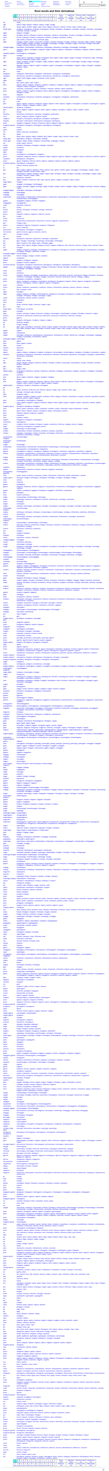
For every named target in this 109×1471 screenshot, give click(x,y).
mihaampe (73, 573)
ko (4, 304)
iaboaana (67, 29)
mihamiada (41, 39)
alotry (5, 417)
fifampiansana (38, 721)
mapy (69, 580)
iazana (48, 390)
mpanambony (81, 516)
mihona (81, 156)
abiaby (19, 22)
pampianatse (55, 653)
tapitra (33, 592)
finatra (86, 649)
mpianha (20, 684)
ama (4, 234)
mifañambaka (88, 433)
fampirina (67, 588)
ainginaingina (7, 197)
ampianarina (29, 649)
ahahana (38, 85)
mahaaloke (30, 408)
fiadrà (23, 78)
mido (18, 71)
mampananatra (94, 649)
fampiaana (45, 58)
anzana (27, 727)
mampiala (44, 43)
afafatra (20, 94)
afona (5, 116)
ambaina (20, 433)
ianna (36, 689)
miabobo (83, 29)
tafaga (102, 186)
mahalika (58, 363)
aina (24, 27)
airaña (5, 205)
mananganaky (21, 635)
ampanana (20, 680)
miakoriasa (71, 315)
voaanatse (94, 653)
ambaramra (21, 463)
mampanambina (50, 486)
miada (35, 39)
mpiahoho (50, 145)
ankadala (53, 42)
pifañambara (76, 465)
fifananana (28, 642)
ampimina (28, 588)
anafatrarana (21, 97)
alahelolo (20, 335)
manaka (83, 363)
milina (25, 383)
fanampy (46, 580)
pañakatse (66, 287)
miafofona (46, 118)
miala (74, 43)
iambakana (44, 431)
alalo (5, 335)
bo (4, 27)
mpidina (19, 67)
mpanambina (68, 490)
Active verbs (81, 19)
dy (4, 58)
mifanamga (77, 552)
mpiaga (37, 268)
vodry (54, 721)
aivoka (5, 221)
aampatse (20, 569)
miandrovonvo (47, 763)
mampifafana (75, 91)
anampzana (21, 597)
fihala (98, 42)
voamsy (29, 526)
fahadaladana (29, 47)
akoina (19, 313)
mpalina (44, 377)
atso (5, 320)
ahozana (29, 143)
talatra (19, 358)
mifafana (97, 91)
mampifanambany (85, 459)
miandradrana (33, 706)
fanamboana (53, 506)
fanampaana (79, 546)
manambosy (90, 525)
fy (4, 101)
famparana (52, 281)
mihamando (20, 682)
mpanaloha (95, 396)
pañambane (28, 455)
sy (4, 207)
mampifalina (99, 381)
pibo (84, 27)
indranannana (22, 706)
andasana (20, 661)
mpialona (65, 411)
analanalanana (28, 354)
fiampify (49, 582)
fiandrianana (21, 737)
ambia (5, 482)
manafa (20, 311)
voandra (48, 710)
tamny (44, 461)
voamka (36, 434)
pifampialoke (78, 408)
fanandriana (54, 733)
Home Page (68, 1)
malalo (98, 335)
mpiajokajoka (54, 238)
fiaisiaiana (26, 209)
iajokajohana (37, 238)
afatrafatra (6, 97)
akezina (26, 294)
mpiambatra (59, 469)
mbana (5, 449)
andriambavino (22, 730)
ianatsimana (47, 657)
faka (5, 85)
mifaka (26, 86)
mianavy (28, 631)
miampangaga (22, 557)
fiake (18, 289)
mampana (31, 241)
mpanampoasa (21, 600)
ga (4, 184)
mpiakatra (35, 283)
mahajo (19, 236)
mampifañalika (75, 363)
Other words (91, 19)
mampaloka (21, 400)
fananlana (47, 666)
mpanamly (20, 548)
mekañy (19, 271)
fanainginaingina (31, 197)
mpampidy (26, 59)
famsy (42, 525)
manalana (27, 260)
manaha (81, 396)
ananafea (39, 730)
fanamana (53, 580)
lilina (19, 381)
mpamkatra (27, 283)
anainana (20, 225)
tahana (95, 123)
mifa (31, 82)
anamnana (38, 451)
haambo (19, 495)
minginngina (85, 197)
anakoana (25, 304)
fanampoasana (70, 599)
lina (4, 377)
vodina (25, 67)
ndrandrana (7, 706)
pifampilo (38, 392)
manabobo (75, 29)
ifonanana (37, 118)
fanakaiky (72, 250)
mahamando (72, 680)
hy (4, 134)
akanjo (5, 275)
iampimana (20, 586)
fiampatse (34, 569)
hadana (24, 43)
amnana (30, 451)
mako (43, 304)
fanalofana (43, 402)
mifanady (19, 59)
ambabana (21, 451)
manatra (39, 650)
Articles (43, 4)
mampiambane (40, 453)
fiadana (92, 42)
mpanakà (95, 245)
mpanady (20, 63)
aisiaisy (5, 209)
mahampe (26, 573)
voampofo (59, 603)
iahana (73, 85)
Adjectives (71, 16)
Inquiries (67, 4)
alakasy (5, 350)
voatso (49, 320)
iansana (42, 727)
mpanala (81, 328)
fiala (87, 42)
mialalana (90, 354)
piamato (43, 426)
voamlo (94, 506)
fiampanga (28, 554)
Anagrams (7, 6)
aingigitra (21, 201)
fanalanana (48, 352)
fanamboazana (53, 499)
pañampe (80, 573)
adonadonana (21, 76)
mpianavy (36, 631)
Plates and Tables (45, 6)
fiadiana (51, 61)
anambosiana (35, 525)
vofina (44, 105)
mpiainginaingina (22, 198)
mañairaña (27, 205)
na (9, 182)
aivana (5, 218)
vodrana (20, 701)
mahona (68, 156)
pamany (74, 424)
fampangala (62, 327)
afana (19, 341)
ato (5, 426)
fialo (38, 390)
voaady (43, 59)
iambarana (44, 469)
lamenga (20, 322)
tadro (52, 748)
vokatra (48, 283)
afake (5, 88)
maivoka (48, 221)
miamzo (59, 477)
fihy (45, 136)
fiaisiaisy (19, 209)
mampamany (53, 424)
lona (4, 411)
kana (5, 262)
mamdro (90, 743)
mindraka (20, 693)
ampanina (20, 554)
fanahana (60, 85)
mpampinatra (54, 650)
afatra (5, 94)
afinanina (20, 107)
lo (4, 387)
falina (23, 377)
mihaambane (94, 453)
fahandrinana (46, 733)
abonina (26, 35)
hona (5, 154)
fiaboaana (59, 29)
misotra (41, 214)
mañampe (53, 573)
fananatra (74, 649)
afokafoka (6, 114)
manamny (95, 459)
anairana (20, 214)
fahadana (60, 42)
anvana (6, 712)
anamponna (21, 609)
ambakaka (20, 428)
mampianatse (30, 653)
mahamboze (20, 528)
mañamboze (29, 528)
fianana (54, 49)
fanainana (35, 225)
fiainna (51, 186)
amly (5, 546)
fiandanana (72, 666)
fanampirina (84, 588)
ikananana (47, 264)
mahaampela (20, 575)
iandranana (38, 714)
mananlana (89, 666)
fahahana (52, 85)
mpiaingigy (21, 192)
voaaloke (85, 408)
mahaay (19, 165)
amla (5, 444)
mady (71, 58)
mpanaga (29, 268)
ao (5, 80)
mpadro (61, 745)
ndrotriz (66, 743)
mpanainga (89, 186)
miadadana (32, 53)
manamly (95, 546)
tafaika (38, 171)
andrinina (38, 733)
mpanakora (88, 313)
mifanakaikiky (22, 253)
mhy (60, 136)
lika (4, 366)
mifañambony (75, 512)
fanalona (20, 420)
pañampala (28, 542)
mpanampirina (59, 590)
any (5, 35)
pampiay (31, 165)
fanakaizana (64, 250)
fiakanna (66, 267)
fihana (48, 123)
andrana (6, 714)
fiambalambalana (42, 447)
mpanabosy (62, 37)
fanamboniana (63, 516)
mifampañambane (74, 453)
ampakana (24, 243)
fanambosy (57, 525)
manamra (20, 465)
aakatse (19, 287)
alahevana (28, 335)
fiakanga (59, 267)
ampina (19, 582)
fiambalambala (31, 447)
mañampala (20, 542)
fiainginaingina (52, 197)
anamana (31, 580)
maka (91, 170)
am (5, 597)
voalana (35, 260)
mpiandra (56, 689)
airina (19, 212)
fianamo (29, 657)
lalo (5, 333)
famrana (20, 563)
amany (5, 424)
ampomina (20, 607)
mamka (23, 241)
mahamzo (51, 477)
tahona (102, 156)
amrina (26, 566)
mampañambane (30, 453)
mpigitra (42, 201)
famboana (49, 525)
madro (54, 745)
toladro (98, 743)
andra (6, 708)
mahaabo (63, 27)
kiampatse (41, 569)
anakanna (36, 267)
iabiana (41, 24)
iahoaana (35, 145)
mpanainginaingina (96, 197)
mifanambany (28, 461)
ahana (19, 85)
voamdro (59, 748)
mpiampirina (68, 590)
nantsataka (37, 638)
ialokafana (28, 406)
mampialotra (20, 415)
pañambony (83, 512)
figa (45, 186)
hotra (5, 161)
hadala (19, 43)
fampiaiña (25, 179)
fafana (32, 91)
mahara (47, 313)
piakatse (72, 287)
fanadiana (38, 61)
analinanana (35, 385)
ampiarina (29, 279)
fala (75, 327)
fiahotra (38, 161)
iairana (27, 214)
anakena (20, 292)
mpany (68, 424)
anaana (28, 136)
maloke (36, 408)
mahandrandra (84, 708)
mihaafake (50, 88)
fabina (34, 490)
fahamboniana (53, 516)
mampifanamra (100, 463)
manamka (79, 433)
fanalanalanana (47, 354)
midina (83, 65)
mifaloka (39, 400)
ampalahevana (38, 335)
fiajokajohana (21, 238)
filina (52, 381)
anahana (45, 85)
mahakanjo (20, 277)
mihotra (57, 161)
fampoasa (45, 599)
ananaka (20, 622)
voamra (84, 465)
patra (5, 563)
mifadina (90, 65)
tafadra (62, 689)
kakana (20, 262)
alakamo (5, 348)
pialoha (25, 398)
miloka (78, 402)
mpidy (33, 59)
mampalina (89, 381)
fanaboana (47, 35)
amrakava (21, 467)
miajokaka (45, 238)
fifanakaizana (81, 250)
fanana (53, 245)
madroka (27, 752)
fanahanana (41, 123)
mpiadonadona (75, 76)
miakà (89, 245)
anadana (46, 42)
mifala (68, 328)
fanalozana (32, 390)
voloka (19, 404)
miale (23, 360)
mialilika (75, 371)
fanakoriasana (38, 315)
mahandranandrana (79, 700)
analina (31, 363)
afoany (6, 121)
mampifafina (93, 103)
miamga (61, 554)
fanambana (51, 433)
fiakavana (72, 245)
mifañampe (65, 573)
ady (4, 61)
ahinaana (21, 138)
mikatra (19, 283)
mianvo (94, 676)
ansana (20, 727)
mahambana (63, 451)
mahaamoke (20, 537)
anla (5, 661)
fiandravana (20, 714)
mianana (40, 735)
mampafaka (88, 85)
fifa (18, 82)
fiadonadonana (47, 76)
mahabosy (48, 37)
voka (43, 171)
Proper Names (8, 3)
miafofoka (46, 114)
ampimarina (42, 281)
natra (5, 646)
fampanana (51, 680)
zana (5, 225)
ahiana (19, 141)
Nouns (61, 16)
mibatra (51, 469)
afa (5, 311)
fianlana (64, 666)
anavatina (20, 659)
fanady (31, 61)
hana (5, 123)
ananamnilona (75, 730)
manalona (28, 420)
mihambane (20, 455)
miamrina (36, 590)
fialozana (42, 390)
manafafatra (56, 97)
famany (25, 424)
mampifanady (86, 58)
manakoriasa (63, 315)
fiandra (25, 689)
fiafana (50, 402)
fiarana (37, 109)
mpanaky (41, 295)
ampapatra (34, 566)
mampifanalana (68, 352)
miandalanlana (22, 668)
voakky (43, 251)
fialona (24, 411)
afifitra (24, 109)
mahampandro (39, 748)
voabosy (69, 37)
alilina (19, 379)
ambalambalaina (22, 447)
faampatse (27, 569)
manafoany (56, 121)
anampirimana (51, 588)
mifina (19, 105)
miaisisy (42, 209)
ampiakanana (43, 275)
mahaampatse (49, 569)
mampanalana (57, 352)
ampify (5, 582)
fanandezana (63, 676)
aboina (19, 33)
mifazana (51, 225)
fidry (23, 723)
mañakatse (42, 287)
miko (48, 304)
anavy (5, 631)
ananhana (20, 750)
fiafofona (20, 118)
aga (5, 267)
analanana (32, 352)
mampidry (57, 727)
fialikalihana (29, 371)
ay (4, 165)
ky (4, 173)
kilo (18, 387)
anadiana (25, 61)
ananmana (21, 700)
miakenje (28, 298)
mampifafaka (98, 85)
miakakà (37, 256)
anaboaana (28, 29)
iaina (64, 173)
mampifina (85, 103)
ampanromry (22, 561)
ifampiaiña (28, 177)
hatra (5, 130)
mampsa (79, 599)
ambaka (5, 433)
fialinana (57, 381)
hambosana (25, 495)
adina (19, 61)
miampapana (34, 550)
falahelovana (73, 335)
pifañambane (55, 455)
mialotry (25, 417)
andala (5, 664)
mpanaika (26, 171)
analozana (25, 390)
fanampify (34, 582)
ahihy (19, 136)
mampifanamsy (33, 522)
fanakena (61, 294)
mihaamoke (35, 537)
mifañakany (20, 273)
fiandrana (30, 689)
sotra (5, 212)
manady (83, 61)
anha (5, 684)
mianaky (28, 635)
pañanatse (63, 653)
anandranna (29, 708)
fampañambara (54, 463)
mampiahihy (37, 138)
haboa (44, 27)
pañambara (57, 465)
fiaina (47, 173)
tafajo (80, 277)
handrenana (21, 718)
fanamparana (52, 566)
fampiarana (50, 649)
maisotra (34, 214)
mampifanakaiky (92, 250)
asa (4, 300)
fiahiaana (36, 141)
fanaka (19, 369)
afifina (24, 103)
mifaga (81, 186)
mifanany (79, 35)
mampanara (55, 313)
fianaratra (28, 659)
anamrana (43, 566)
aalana (19, 352)
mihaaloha (87, 396)
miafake (36, 88)
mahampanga (53, 554)
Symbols (7, 4)
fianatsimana (37, 657)
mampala (39, 328)
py (5, 578)
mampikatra (96, 281)
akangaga (28, 267)
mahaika (62, 170)
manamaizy (24, 227)
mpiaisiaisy (48, 209)
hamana (64, 381)
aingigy (6, 192)
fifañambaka (59, 433)
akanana (20, 275)
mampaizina (30, 229)
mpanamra (49, 465)
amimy (6, 535)
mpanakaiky (35, 251)
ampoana (20, 599)
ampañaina (29, 327)
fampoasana (53, 599)
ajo (4, 236)
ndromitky (45, 743)
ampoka (5, 605)
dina (4, 65)
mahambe (30, 475)
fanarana (66, 649)
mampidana (77, 49)
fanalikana (38, 363)
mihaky (28, 251)
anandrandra (20, 708)
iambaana (20, 457)
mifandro (44, 642)
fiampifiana (55, 582)
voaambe (83, 475)
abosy (5, 37)
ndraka (5, 693)
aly (4, 24)
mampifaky (86, 173)
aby (4, 22)
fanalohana (46, 396)
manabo (68, 27)
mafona (38, 116)
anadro (6, 629)
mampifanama (32, 497)
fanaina (36, 173)
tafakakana (76, 264)
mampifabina (71, 486)
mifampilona (57, 411)
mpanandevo (29, 678)
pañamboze (37, 528)
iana (34, 78)
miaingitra (35, 201)
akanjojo (34, 275)
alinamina (20, 385)
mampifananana (22, 735)
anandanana (21, 666)
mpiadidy (27, 63)
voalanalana (29, 356)
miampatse (77, 569)
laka (4, 341)
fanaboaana (44, 29)
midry (64, 727)
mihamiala (75, 328)
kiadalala (65, 47)
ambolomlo (28, 506)
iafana (61, 402)
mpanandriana (58, 735)
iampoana (35, 603)
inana (53, 179)
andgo (6, 757)
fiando (58, 680)
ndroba (37, 743)
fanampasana (62, 546)
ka (4, 170)
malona (40, 413)
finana (47, 179)
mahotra (51, 161)
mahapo (20, 594)
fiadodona (38, 76)
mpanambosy (21, 526)
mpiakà (101, 245)
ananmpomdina (24, 731)
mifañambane (85, 453)
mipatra (20, 567)
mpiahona (96, 156)
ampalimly (28, 546)
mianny (36, 672)
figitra (28, 201)
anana (19, 91)
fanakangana (52, 267)
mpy (82, 580)
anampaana (53, 546)
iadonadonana (56, 76)
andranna (39, 708)
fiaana (56, 58)
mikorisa (78, 315)
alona (5, 420)
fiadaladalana (39, 47)
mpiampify (92, 582)
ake (4, 289)
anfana (6, 716)
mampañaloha (72, 396)
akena (19, 294)
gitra (5, 201)
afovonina (20, 121)
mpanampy (88, 580)
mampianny (28, 672)
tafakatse (79, 287)
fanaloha (39, 396)
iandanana (80, 666)
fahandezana (46, 676)
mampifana (40, 241)
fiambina (34, 486)
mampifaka (83, 170)
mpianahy (37, 618)
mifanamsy (43, 522)
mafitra (54, 109)
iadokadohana (47, 73)
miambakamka (22, 437)
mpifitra (80, 109)
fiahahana (29, 125)
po (5, 594)
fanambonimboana (23, 519)
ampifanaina (21, 173)
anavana (41, 245)
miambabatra (22, 471)
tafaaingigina (33, 198)
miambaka (52, 431)
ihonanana (21, 158)
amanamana (7, 422)
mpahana (81, 123)
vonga (19, 188)
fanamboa (45, 499)
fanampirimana (75, 588)
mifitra (75, 109)
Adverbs (71, 19)
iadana (30, 43)
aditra (5, 330)
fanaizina (25, 232)
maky (93, 173)
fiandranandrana (55, 700)
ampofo (5, 603)
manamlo (70, 506)
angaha (33, 396)
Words (6, 1)
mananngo (21, 757)
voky (38, 175)
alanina (25, 352)
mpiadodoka (65, 73)
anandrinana (21, 733)
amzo (5, 477)
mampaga (27, 184)
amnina (19, 490)
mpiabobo (20, 31)
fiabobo (52, 29)
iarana (48, 109)
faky (42, 173)
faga (32, 186)
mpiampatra (36, 567)
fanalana (40, 352)
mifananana (49, 735)
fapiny (20, 578)
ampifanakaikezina (44, 250)
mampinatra (21, 650)
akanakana (6, 264)
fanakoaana (21, 309)
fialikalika (37, 371)
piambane (36, 455)
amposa (6, 599)
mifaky (19, 175)
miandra (20, 710)
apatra (19, 566)
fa (4, 82)
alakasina (19, 350)
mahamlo (62, 506)
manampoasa (88, 599)
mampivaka (49, 241)
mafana (84, 91)
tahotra (71, 161)
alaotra (5, 358)
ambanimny (21, 459)
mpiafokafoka (55, 114)
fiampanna (36, 554)
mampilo (20, 392)
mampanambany (74, 459)
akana (12, 264)
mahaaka (51, 363)
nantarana (28, 638)
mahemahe (25, 132)
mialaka (19, 345)
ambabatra (7, 471)
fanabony (40, 35)
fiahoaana (27, 145)
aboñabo (29, 27)
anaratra (6, 659)
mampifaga (37, 184)
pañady (38, 59)
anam (31, 730)
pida (46, 39)
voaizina (43, 232)
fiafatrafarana (30, 97)
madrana (90, 700)
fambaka (35, 433)
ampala (5, 542)
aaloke (19, 408)
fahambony (45, 516)
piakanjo (73, 277)
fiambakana (36, 431)
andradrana (7, 703)
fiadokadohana (29, 73)
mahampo (29, 597)
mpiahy (72, 136)
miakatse (49, 287)
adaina (25, 42)
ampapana (7, 550)
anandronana (21, 754)
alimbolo (5, 375)
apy (25, 580)
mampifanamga (54, 552)
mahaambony (21, 514)
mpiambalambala (75, 447)
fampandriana (28, 721)
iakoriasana (54, 315)
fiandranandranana (67, 700)
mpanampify (84, 582)
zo (10, 477)
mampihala (53, 43)
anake (5, 633)
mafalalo (81, 335)
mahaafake (20, 88)
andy (5, 769)
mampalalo (27, 336)
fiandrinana (79, 733)
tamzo (74, 477)
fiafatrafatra (38, 97)
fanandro (38, 745)
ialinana (76, 381)
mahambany (64, 459)
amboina (20, 506)
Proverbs (31, 4)
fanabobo (36, 29)
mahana (68, 123)
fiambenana (27, 486)
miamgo (20, 540)
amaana (20, 424)
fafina (45, 103)
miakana (26, 262)
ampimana (20, 588)
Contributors (68, 3)
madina (77, 65)
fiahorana (32, 161)
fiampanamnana (22, 550)
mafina (68, 103)
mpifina (39, 105)
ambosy (5, 525)
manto (19, 216)
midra (49, 689)
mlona (49, 411)
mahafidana (68, 49)
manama (20, 234)
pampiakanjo (66, 277)
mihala (89, 43)
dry (5, 721)
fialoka (56, 402)
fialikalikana (44, 371)
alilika (24, 363)
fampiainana (32, 179)
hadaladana (48, 47)
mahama (20, 501)
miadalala (82, 47)
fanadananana (22, 53)
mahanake (27, 633)
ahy (4, 136)
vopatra (44, 567)
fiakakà (19, 256)
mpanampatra (28, 567)
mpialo (70, 390)
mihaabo (79, 27)
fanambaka (42, 433)
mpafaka (40, 86)
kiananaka (20, 626)
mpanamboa (70, 499)
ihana (57, 170)
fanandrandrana (48, 708)
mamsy (82, 525)
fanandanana (55, 666)
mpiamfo (51, 603)
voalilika (20, 372)
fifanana (28, 328)
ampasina (20, 546)
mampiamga (43, 552)
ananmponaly (39, 731)
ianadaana (29, 618)
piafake (63, 88)
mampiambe (38, 475)
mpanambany (37, 461)
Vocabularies (20, 3)
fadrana (46, 700)
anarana (31, 109)
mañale (19, 360)
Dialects (19, 1)
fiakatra (74, 281)
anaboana (32, 35)
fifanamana (28, 578)
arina (19, 109)
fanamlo (45, 506)
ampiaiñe (19, 69)
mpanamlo (86, 506)
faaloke (24, 408)
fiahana (28, 624)
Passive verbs (81, 16)
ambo (5, 495)
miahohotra (30, 163)
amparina (33, 281)
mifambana (43, 449)
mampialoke (43, 408)
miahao (19, 127)
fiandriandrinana (31, 737)
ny (10, 672)
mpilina (49, 383)
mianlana (97, 666)
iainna (57, 186)
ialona (57, 396)
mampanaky (86, 294)
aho (4, 143)
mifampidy (99, 58)
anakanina (30, 629)
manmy (20, 531)
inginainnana (63, 197)
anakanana (20, 258)
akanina (19, 260)
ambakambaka (7, 437)
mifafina (25, 105)
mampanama (21, 497)
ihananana (47, 125)
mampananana (98, 733)
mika (97, 170)
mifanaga (20, 268)
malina (37, 377)
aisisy (19, 207)
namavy (20, 638)
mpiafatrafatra (74, 97)
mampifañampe (44, 573)
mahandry (50, 727)
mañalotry (20, 417)
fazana (27, 225)
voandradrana (68, 706)
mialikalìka (83, 371)
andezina (37, 676)
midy (93, 58)
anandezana (21, 676)
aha (4, 394)
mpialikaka (99, 371)
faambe (24, 475)
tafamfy (99, 582)
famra (46, 463)
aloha (4, 396)
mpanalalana (95, 352)
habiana (35, 24)
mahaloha (64, 396)
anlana (6, 666)
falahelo (66, 335)
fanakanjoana (78, 275)
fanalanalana (38, 354)
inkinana (20, 177)
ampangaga (7, 557)
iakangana (74, 267)
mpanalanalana (100, 354)
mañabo (26, 33)
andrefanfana (22, 716)
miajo (43, 277)
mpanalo (64, 390)
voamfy (19, 584)
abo (5, 33)
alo (4, 152)
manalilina (44, 385)
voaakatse (86, 287)
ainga (19, 184)
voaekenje (41, 298)
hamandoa (64, 680)
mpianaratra (54, 659)
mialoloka (36, 406)
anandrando (88, 730)
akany (5, 273)
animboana (20, 504)
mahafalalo (90, 335)
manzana (43, 225)
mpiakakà (44, 256)
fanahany (20, 394)
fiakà (66, 245)
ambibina (21, 484)
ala (4, 42)
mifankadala (81, 43)
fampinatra (59, 649)
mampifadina (68, 65)
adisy (4, 69)
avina (23, 58)
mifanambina (59, 490)
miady (89, 61)
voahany (37, 398)
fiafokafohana (29, 114)
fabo (35, 27)
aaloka (19, 402)
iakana (31, 256)
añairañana (20, 205)
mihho (43, 145)
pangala (92, 328)
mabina (50, 490)
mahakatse (25, 287)
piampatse (20, 571)
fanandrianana (63, 733)
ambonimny (21, 516)
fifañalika (44, 363)
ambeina (20, 477)
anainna (26, 186)
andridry (20, 721)
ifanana (26, 322)
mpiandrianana (76, 737)
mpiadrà (52, 78)
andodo (37, 680)
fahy (34, 136)
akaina (19, 250)
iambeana (43, 477)
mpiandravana (56, 714)
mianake (34, 633)
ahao (4, 127)
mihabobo (90, 29)
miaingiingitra (21, 203)
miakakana (57, 264)
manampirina (28, 590)
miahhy (62, 141)
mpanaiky (26, 175)
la (4, 322)
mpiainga (96, 186)
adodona (6, 76)
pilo (32, 392)
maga (69, 186)
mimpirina (43, 590)
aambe (19, 475)
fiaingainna (37, 190)
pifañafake (69, 88)
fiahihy (30, 141)
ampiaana (30, 58)
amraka (6, 467)
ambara (5, 463)
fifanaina (57, 173)
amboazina (28, 499)
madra (43, 689)
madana (85, 49)
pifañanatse (86, 653)
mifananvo (20, 678)
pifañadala (32, 45)
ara (5, 313)
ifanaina (70, 173)
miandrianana (65, 737)
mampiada (29, 39)
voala (45, 45)
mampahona (21, 154)
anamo (6, 655)
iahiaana (29, 138)
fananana (45, 65)
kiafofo (19, 112)
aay (18, 167)
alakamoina (20, 348)
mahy (55, 136)
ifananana (37, 642)
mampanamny (46, 512)
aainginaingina (21, 197)
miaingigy (20, 194)
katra (5, 279)
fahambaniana (46, 459)
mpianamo (65, 657)
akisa (4, 302)
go (12, 540)
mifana (36, 82)
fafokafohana (21, 114)
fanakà (47, 245)
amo (12, 655)
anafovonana (28, 121)
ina (4, 179)
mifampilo (26, 392)
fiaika (52, 170)
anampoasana (37, 599)
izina (9, 232)
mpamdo (28, 682)
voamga (78, 554)
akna (19, 245)
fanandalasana (37, 664)
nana (5, 638)
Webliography (56, 4)
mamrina (20, 590)
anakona (26, 313)
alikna (19, 363)
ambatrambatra (21, 469)
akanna (20, 267)
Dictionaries (44, 1)
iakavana (78, 245)
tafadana (20, 51)
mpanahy (66, 136)
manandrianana (54, 737)
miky (99, 173)
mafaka (80, 85)
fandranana (21, 686)
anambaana (37, 459)
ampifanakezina (42, 294)
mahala (37, 43)
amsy (5, 522)
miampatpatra (29, 563)
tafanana (47, 721)
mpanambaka (97, 433)
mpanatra (63, 650)
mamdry (41, 725)
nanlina (55, 383)
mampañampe (34, 573)
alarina (19, 330)
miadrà (47, 78)
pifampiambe (75, 475)
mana (58, 179)
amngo (6, 559)
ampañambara (30, 463)
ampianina (34, 49)
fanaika (41, 170)
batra (5, 469)
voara (95, 313)
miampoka (50, 605)
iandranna (75, 708)
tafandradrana (57, 706)
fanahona (34, 156)
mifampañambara (30, 465)
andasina (29, 664)
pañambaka (20, 434)
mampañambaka (69, 433)
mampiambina (60, 486)
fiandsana (34, 727)
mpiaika (32, 171)
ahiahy (5, 141)
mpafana (20, 92)
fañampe (19, 573)
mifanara (80, 313)
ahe (4, 132)
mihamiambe (61, 475)
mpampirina (50, 590)
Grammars (43, 3)
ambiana (19, 480)
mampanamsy (22, 522)
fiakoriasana (46, 315)
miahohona (30, 158)
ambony (5, 514)
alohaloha (19, 396)
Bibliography (56, 3)
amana (19, 580)
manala (61, 43)
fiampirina (92, 588)
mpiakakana (66, 264)
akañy (5, 271)
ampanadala (38, 42)
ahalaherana (21, 333)
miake (29, 289)
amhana (20, 605)
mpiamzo (66, 477)
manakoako (29, 309)
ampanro (6, 561)
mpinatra (70, 650)
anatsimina (21, 657)
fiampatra (75, 566)
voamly (28, 548)
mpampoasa (96, 599)
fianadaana (20, 618)
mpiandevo (37, 678)
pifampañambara (67, 465)
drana (5, 697)
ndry (5, 725)
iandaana (20, 672)
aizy (4, 227)
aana (5, 150)
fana (5, 91)
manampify (70, 582)
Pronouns (61, 19)
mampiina (65, 179)
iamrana (82, 566)
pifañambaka (28, 434)
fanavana (60, 245)
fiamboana (28, 512)
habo (40, 27)
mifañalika (90, 363)
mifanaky (20, 251)
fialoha (52, 396)
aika (23, 170)
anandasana (21, 664)
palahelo (44, 336)
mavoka (54, 221)
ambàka (5, 431)
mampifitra (61, 109)
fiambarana (30, 469)
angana (55, 327)
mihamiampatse (86, 569)
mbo (5, 492)
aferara (19, 99)
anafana (36, 402)
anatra (5, 649)
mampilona (43, 411)
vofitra (86, 109)
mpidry (79, 727)
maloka (72, 402)
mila (63, 328)
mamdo (89, 680)
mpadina (97, 65)
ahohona (20, 156)
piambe (68, 475)
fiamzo (27, 477)
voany (94, 35)
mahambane (20, 453)
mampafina (76, 103)
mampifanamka (30, 428)
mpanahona (88, 156)
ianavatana (37, 659)
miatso (42, 320)
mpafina (32, 105)
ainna (19, 186)
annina (19, 741)
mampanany (63, 35)
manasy (55, 37)
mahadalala (73, 47)
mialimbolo (20, 375)
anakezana (53, 294)
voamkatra (55, 283)
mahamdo (81, 680)
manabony (72, 35)
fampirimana (60, 588)
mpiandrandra (39, 710)
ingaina (63, 186)
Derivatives (31, 3)
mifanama (42, 497)
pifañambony (92, 512)
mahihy (54, 141)
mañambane (50, 453)
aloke (4, 408)
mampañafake (28, 88)
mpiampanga (70, 554)
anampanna (21, 552)
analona (26, 396)
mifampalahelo (36, 336)
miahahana (57, 125)
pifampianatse (77, 653)
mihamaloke (64, 408)
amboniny (20, 512)
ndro (52, 743)
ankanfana (31, 716)
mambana (71, 451)
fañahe (19, 132)
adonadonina (29, 76)
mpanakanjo (51, 277)
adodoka (6, 73)
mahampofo (43, 603)
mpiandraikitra (46, 691)
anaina (29, 173)
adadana (20, 49)
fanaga (44, 267)
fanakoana (37, 304)
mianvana (47, 714)
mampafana (65, 91)
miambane (57, 453)
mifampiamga (66, 552)
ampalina (36, 546)
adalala (19, 42)
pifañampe (87, 573)
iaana (66, 58)
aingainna (20, 190)
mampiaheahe (33, 132)
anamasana (28, 426)
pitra (5, 592)
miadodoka (56, 73)
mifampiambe (52, 475)
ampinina (43, 588)
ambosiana (20, 525)
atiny (19, 644)
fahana (36, 170)
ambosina (27, 525)
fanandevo (55, 676)
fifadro (20, 642)
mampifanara (65, 313)
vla (101, 328)
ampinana (35, 588)
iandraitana (29, 691)
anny (5, 672)
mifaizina (39, 229)
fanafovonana (38, 121)
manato (37, 426)
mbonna (20, 492)
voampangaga (33, 557)
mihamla (28, 544)
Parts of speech (21, 4)
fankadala (81, 42)
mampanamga (31, 552)
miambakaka (21, 441)
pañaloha (19, 398)
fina (4, 103)
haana (49, 27)
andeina (29, 676)
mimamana (21, 422)
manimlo (78, 506)
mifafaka (32, 86)
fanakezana (70, 294)
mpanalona (37, 420)
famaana (32, 424)
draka (5, 695)
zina (5, 229)
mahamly (87, 546)
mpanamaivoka (63, 221)
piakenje (34, 298)
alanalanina (20, 354)
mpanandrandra (29, 710)
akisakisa (19, 302)
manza (20, 223)
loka (4, 400)
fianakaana (20, 631)
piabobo (27, 31)
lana (11, 666)
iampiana (63, 582)
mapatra (96, 566)
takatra (41, 283)
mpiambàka (59, 431)
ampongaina (20, 611)
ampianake (20, 633)
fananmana (37, 700)
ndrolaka (82, 743)
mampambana (22, 449)
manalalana (82, 354)
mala (53, 328)
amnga (6, 554)
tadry (59, 725)
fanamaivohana (31, 221)
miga (75, 186)
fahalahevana (58, 335)
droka (5, 750)
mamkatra (37, 279)
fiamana (40, 381)
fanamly (71, 546)
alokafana (20, 406)
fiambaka (29, 431)
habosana (56, 27)
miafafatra (65, 97)
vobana (88, 451)
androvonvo (21, 761)
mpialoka (92, 402)
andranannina (22, 697)
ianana (61, 49)
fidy (51, 58)
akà (4, 245)
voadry (85, 727)
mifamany (61, 424)
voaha (30, 398)
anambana (28, 433)
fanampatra (60, 566)
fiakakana (29, 264)
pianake (39, 633)
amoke (5, 537)
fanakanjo (70, 275)
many (45, 424)
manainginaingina (74, 197)
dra (5, 686)
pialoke (71, 408)
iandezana (20, 674)
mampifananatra (30, 650)
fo (4, 112)
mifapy (42, 578)
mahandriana (88, 733)
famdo (43, 680)
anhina (20, 752)
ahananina (20, 125)
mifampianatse (45, 653)
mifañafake (43, 88)
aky (5, 250)
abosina (19, 37)
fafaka (67, 85)
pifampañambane (44, 455)
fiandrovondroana (23, 763)
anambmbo (62, 730)
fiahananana (38, 125)
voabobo (34, 31)
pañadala (26, 45)
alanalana (6, 354)
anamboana (37, 506)
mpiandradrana (45, 706)
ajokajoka (6, 238)
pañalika (19, 364)
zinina (19, 232)
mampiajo (28, 277)
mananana (33, 735)
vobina (20, 488)
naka (5, 622)
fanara (32, 313)
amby (5, 480)
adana (31, 42)
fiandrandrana (66, 708)
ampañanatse (21, 653)
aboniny (20, 35)
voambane (63, 455)
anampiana (26, 582)
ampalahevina (48, 335)
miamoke (28, 537)
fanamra (63, 463)
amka (5, 428)
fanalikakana (21, 371)
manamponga (29, 611)
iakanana (99, 275)
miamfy (77, 582)
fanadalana (73, 42)
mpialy (52, 24)
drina (5, 741)
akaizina (26, 250)
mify (18, 101)
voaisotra (47, 214)
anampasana (43, 546)
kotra (5, 318)
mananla (46, 664)
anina (26, 49)
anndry (6, 718)
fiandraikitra (20, 691)
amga (6, 552)
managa (92, 267)
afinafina (5, 107)
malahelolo (21, 339)
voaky (48, 295)
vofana (26, 92)
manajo (36, 277)
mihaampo (36, 597)
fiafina (57, 103)
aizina (5, 232)
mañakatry (20, 285)
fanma (30, 697)
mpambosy (98, 525)
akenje (5, 298)
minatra (46, 650)
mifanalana (86, 352)
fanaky (78, 294)
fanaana (40, 136)
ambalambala (7, 447)
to (4, 216)
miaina (19, 182)
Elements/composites (34, 6)
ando (4, 680)
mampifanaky (96, 294)
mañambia (20, 482)
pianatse (69, 653)
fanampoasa (61, 599)
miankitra (38, 691)
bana (5, 451)
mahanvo (78, 676)
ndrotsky (73, 743)
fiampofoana (27, 603)
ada (18, 39)
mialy (47, 24)
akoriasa (5, 315)
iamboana (36, 512)
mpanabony (87, 35)
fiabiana (29, 24)
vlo (74, 390)
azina (19, 390)
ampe (5, 573)
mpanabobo (98, 29)
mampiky (77, 173)
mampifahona (31, 154)
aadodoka (20, 73)
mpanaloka (85, 402)
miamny (20, 461)
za (4, 223)
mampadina (59, 65)
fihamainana (21, 229)
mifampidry (71, 727)
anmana (29, 700)
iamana (71, 381)
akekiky (33, 294)
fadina (38, 65)
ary (5, 55)
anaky (5, 635)
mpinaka (40, 624)
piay (36, 165)
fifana (22, 82)
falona (26, 413)
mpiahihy (45, 138)
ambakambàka (21, 431)
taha (26, 394)
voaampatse (27, 571)
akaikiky (33, 250)
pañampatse (96, 569)
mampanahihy (45, 141)
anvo (5, 674)
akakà (23, 245)
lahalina (82, 381)
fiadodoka (38, 73)
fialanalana (56, 354)
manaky (101, 250)
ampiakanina (53, 275)
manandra (93, 708)
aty (5, 644)
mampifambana (33, 449)
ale (4, 360)
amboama (20, 499)
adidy (19, 58)
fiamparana (68, 566)
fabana (45, 451)
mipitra (26, 592)
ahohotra (25, 161)
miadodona (66, 76)
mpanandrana (98, 700)
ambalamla (21, 444)
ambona (29, 516)
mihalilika (91, 371)
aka (4, 247)
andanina (39, 666)
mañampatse (69, 569)
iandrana (20, 712)
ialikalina (59, 371)
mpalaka (29, 343)
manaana (20, 150)
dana (5, 49)
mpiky (32, 175)
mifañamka (58, 241)
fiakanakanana (38, 264)
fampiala (69, 327)
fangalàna (102, 327)
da (4, 39)
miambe (44, 475)
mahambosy (75, 525)
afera (4, 99)
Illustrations (56, 1)
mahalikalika (68, 371)
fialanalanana (64, 354)
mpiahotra (64, 161)
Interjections (91, 16)
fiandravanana (29, 714)
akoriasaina (20, 315)
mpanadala (96, 43)
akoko (19, 304)
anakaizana (54, 250)
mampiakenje (21, 298)
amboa (5, 501)
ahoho (19, 143)
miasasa (20, 300)
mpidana (98, 49)
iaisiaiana (34, 209)
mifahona (40, 154)
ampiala (43, 327)
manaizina (37, 232)
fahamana (32, 381)
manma (26, 234)
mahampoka (43, 605)
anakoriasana (28, 315)
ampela (5, 575)
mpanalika (97, 363)
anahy (5, 618)
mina (72, 179)
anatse (5, 653)
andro (5, 743)
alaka (4, 345)
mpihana (89, 123)
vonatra (77, 650)
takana (33, 262)
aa (4, 363)
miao (19, 80)
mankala (68, 43)
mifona (44, 116)
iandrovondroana (35, 763)
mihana (74, 123)
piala (97, 328)
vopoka (58, 605)
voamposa (30, 600)
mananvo (86, 676)
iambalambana (54, 447)
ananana (41, 49)
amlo (5, 504)
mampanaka (66, 363)
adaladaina (20, 47)
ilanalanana (73, 354)
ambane (5, 453)
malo (54, 390)
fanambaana (55, 459)
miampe (59, 573)
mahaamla (20, 544)
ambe (5, 475)
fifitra (43, 109)
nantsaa (45, 638)
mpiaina (77, 179)
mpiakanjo (58, 277)
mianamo (56, 657)
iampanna (44, 554)
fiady (45, 61)
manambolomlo (22, 508)
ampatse (6, 569)
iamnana (41, 486)
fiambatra (37, 469)
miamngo (20, 559)
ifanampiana (61, 580)
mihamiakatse (57, 287)
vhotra (77, 161)
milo (59, 390)
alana (5, 258)
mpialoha (102, 396)
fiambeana (35, 477)
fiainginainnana (42, 197)
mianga (99, 267)
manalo (20, 152)
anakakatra (50, 730)
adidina (19, 65)
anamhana (28, 605)
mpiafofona (55, 118)
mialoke (57, 408)
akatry (5, 285)
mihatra (19, 130)
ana (23, 136)
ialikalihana (52, 371)
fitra (4, 109)
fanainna (39, 186)
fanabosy (33, 37)
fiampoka (35, 605)
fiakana (25, 256)
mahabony (55, 35)
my (4, 531)
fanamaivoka (40, 221)
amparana (25, 281)
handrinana (57, 731)
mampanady (65, 61)
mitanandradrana (23, 703)
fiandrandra (57, 708)
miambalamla (64, 447)
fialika (24, 369)
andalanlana (30, 666)
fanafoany (47, 121)
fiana (48, 49)
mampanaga (83, 267)
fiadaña (22, 39)
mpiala (19, 45)
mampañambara (89, 463)
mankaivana (20, 218)
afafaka (31, 85)
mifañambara (40, 465)
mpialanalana (21, 356)
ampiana (37, 58)
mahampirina (100, 588)
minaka (34, 624)
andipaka (21, 769)
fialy (24, 24)
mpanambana (80, 451)
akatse (5, 287)
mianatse (38, 653)
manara (74, 313)
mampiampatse (59, 569)
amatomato (20, 426)
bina (5, 484)
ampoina (20, 603)
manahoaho (20, 147)
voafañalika (26, 364)
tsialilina (51, 377)
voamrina (76, 590)
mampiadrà (40, 78)
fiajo (85, 275)
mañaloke (51, 408)
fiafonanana (28, 118)
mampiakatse (34, 287)
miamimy (20, 535)
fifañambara (79, 463)
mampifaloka (30, 400)
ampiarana (20, 279)
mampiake (23, 289)
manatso (35, 320)
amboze (5, 528)
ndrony (59, 743)
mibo (74, 27)
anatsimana (21, 655)
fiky (52, 173)
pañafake (57, 88)
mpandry (53, 725)
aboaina (20, 29)
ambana (29, 459)
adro (5, 642)
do (4, 71)
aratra (13, 659)
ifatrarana (47, 97)
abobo (19, 27)
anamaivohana (21, 221)
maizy (18, 227)
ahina (24, 85)
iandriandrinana (43, 737)
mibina (80, 486)
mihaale (28, 360)
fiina (38, 179)
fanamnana (54, 451)
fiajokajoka (29, 238)
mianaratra (45, 659)
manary (20, 55)
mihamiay (25, 165)
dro (10, 642)
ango (6, 754)
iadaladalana (57, 47)
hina (18, 170)
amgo (6, 540)
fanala (67, 42)
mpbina (97, 486)
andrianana (30, 733)
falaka (18, 343)
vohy (76, 136)
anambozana (37, 499)
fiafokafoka (38, 114)
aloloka (30, 402)
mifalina (36, 383)
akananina (20, 264)
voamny (57, 461)
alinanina (27, 385)
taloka (98, 402)
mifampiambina (88, 486)
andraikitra (6, 691)
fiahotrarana (21, 163)
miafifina (27, 107)
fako (31, 304)
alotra (5, 415)
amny (5, 457)
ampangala (37, 327)
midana (91, 49)
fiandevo (71, 676)
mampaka (74, 170)
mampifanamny (57, 512)
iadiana (57, 61)
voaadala (39, 45)
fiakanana (92, 275)
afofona (6, 118)
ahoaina (20, 145)
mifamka (44, 243)
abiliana (19, 24)
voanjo (86, 277)
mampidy (78, 58)
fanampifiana (42, 582)
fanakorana (39, 313)
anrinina (50, 731)
